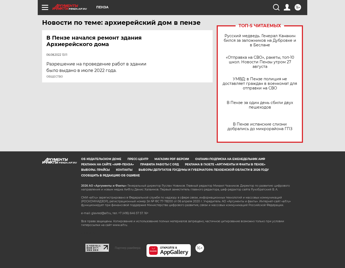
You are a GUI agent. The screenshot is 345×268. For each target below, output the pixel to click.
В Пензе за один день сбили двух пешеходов (260, 105)
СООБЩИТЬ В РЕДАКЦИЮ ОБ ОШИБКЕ (110, 175)
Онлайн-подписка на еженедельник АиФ (230, 159)
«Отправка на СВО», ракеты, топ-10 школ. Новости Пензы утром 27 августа (260, 62)
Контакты (124, 170)
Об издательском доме (101, 159)
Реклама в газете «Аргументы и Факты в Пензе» (225, 164)
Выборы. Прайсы (95, 170)
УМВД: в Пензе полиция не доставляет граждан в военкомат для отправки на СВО (260, 84)
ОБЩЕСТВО (54, 76)
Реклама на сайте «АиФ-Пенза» (107, 164)
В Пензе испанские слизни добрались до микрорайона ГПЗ (259, 126)
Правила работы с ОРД (159, 164)
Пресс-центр (137, 159)
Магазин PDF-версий (171, 159)
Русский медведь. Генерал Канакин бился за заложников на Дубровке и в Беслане (260, 40)
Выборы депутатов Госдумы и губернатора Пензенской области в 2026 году (204, 170)
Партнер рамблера (127, 247)
